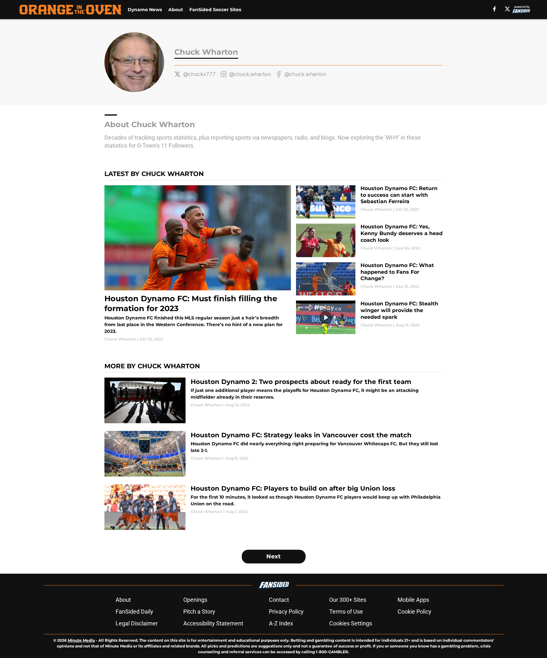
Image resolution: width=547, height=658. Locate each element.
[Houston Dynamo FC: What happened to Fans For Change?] (369, 279)
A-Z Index (281, 623)
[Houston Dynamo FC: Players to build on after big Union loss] (273, 507)
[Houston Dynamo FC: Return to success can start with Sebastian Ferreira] (369, 202)
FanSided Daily (134, 611)
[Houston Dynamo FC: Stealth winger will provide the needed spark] (369, 317)
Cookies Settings (350, 623)
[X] (507, 8)
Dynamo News (145, 9)
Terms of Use (346, 611)
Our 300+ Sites (347, 599)
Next (273, 556)
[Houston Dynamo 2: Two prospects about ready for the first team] (273, 400)
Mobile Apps (413, 599)
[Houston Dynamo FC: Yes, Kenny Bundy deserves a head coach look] (369, 240)
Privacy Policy (286, 611)
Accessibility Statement (213, 623)
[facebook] (494, 8)
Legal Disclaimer (137, 623)
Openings (195, 599)
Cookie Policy (414, 611)
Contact (279, 599)
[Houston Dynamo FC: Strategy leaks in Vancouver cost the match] (273, 454)
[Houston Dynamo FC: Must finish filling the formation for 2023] (197, 263)
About (175, 9)
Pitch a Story (199, 611)
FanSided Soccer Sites (215, 9)
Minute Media (81, 640)
